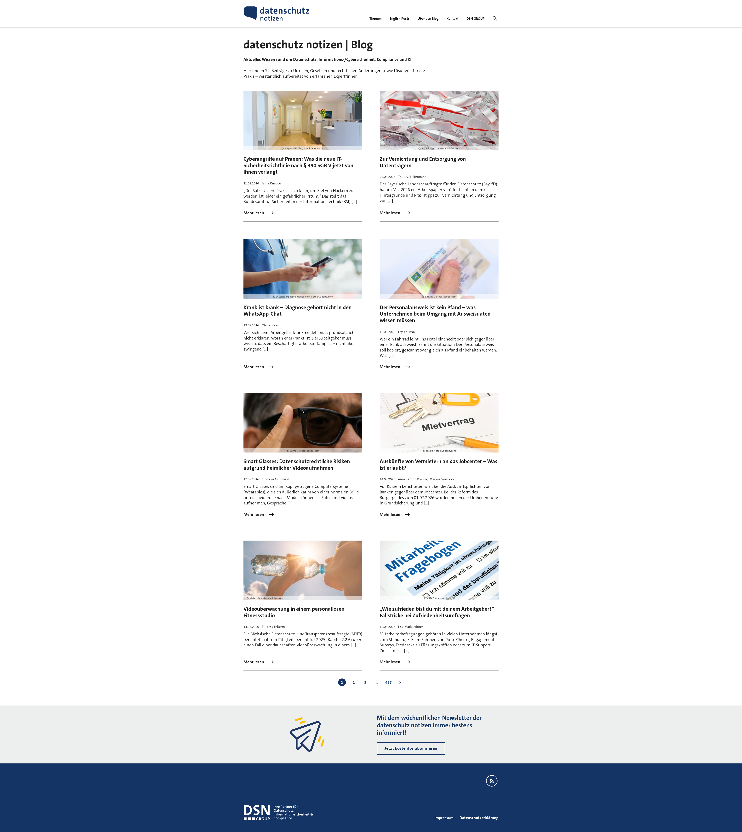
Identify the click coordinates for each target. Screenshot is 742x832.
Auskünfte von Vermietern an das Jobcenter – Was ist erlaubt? (438, 464)
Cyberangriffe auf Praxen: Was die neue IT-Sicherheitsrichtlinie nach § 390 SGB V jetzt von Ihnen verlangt (298, 165)
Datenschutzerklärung (479, 817)
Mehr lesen (254, 213)
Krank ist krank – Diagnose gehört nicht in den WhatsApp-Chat (297, 311)
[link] (400, 18)
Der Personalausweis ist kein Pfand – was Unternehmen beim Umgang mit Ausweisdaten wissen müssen (435, 314)
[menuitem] (475, 18)
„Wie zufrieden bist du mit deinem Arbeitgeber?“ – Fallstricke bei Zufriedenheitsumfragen (439, 612)
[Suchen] (495, 18)
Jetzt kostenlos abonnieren (411, 748)
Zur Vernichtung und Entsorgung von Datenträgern (423, 162)
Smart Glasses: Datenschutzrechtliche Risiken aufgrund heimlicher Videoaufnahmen (296, 464)
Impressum (444, 817)
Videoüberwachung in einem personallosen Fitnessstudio (294, 612)
